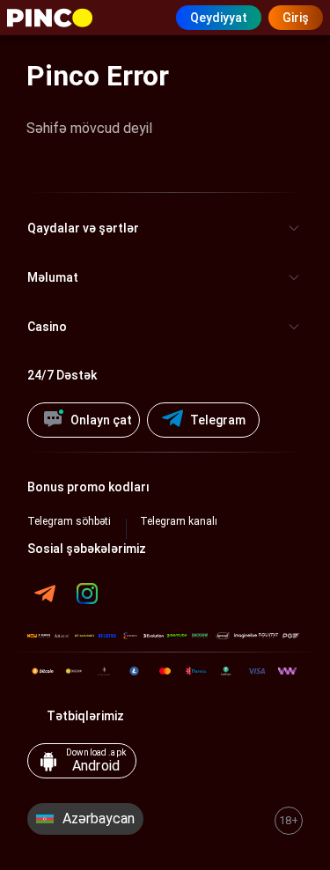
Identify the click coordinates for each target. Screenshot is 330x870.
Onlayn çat (101, 420)
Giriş (295, 18)
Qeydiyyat (218, 18)
